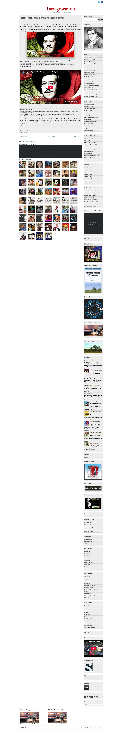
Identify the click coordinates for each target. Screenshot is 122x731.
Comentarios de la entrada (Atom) (30, 141)
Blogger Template (93, 727)
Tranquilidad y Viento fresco (90, 627)
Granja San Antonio (88, 159)
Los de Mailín (87, 583)
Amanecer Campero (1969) (89, 74)
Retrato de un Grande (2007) (90, 142)
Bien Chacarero (87, 119)
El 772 (85, 610)
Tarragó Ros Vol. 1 (88, 167)
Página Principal (51, 136)
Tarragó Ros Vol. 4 (88, 174)
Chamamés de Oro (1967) (89, 72)
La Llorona (86, 620)
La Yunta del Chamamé (89, 581)
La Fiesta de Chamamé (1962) (90, 61)
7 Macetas (86, 543)
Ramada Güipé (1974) (88, 123)
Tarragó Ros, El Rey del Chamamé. (91, 377)
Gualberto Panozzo (88, 553)
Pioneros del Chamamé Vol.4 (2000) (91, 155)
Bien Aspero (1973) (88, 115)
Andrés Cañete (87, 551)
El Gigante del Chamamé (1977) (90, 96)
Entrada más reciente (24, 136)
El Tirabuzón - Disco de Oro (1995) (91, 157)
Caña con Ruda (87, 605)
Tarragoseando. (61, 8)
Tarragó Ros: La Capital (89, 527)
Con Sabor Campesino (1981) (90, 195)
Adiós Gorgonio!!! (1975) (89, 87)
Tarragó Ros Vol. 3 (88, 172)
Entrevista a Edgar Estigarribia (90, 529)
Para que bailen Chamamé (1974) (91, 117)
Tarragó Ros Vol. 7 (88, 180)
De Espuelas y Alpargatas (89, 153)
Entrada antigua (77, 136)
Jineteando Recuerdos (88, 130)
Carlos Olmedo (87, 564)
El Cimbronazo (87, 612)
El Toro (85, 616)
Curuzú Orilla (87, 607)
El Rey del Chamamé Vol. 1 (89, 138)
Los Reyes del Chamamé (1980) (90, 193)
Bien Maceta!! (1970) (88, 106)
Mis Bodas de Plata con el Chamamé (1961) (93, 57)
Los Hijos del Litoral (88, 587)
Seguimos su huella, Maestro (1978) (91, 190)
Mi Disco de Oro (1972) (89, 83)
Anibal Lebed (87, 576)
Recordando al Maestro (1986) (90, 206)
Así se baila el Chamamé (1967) (90, 104)
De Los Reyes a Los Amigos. (95, 432)
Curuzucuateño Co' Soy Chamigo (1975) (92, 89)
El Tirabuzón (87, 614)
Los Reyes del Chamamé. (95, 401)
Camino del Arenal (88, 140)
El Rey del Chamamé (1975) (89, 125)
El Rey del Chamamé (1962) (89, 59)
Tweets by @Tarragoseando (89, 678)
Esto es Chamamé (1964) (89, 68)
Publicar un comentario (24, 132)
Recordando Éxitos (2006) (89, 149)
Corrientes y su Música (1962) (90, 63)
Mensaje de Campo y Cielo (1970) (91, 78)
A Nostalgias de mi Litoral (89, 541)
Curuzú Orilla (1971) (88, 81)
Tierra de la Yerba (88, 625)
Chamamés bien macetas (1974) (90, 121)
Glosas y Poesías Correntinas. (90, 360)
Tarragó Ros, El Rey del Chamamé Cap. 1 (92, 385)
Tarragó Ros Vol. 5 (88, 176)
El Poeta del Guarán (88, 393)
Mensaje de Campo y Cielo (89, 108)
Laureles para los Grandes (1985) (91, 204)
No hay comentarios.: (77, 20)
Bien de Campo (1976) (88, 91)
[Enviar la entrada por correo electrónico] (21, 124)
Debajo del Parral (87, 128)
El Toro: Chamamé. (94, 368)
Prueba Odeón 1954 (88, 522)
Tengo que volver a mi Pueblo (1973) (91, 85)
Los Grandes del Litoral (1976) (90, 94)
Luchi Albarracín (87, 593)
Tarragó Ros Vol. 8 (88, 183)
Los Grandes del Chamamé (89, 585)
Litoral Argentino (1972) (89, 112)
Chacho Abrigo (87, 560)
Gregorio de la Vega (88, 562)
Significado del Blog (88, 539)
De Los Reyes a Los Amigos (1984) (91, 201)
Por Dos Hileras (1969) (88, 76)
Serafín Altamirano (88, 558)
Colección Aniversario (88, 151)
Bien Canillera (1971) (88, 110)
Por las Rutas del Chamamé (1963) (91, 65)
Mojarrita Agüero (87, 568)
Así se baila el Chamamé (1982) (90, 197)
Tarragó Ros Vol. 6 (88, 178)
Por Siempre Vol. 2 (88, 146)
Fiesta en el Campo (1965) (89, 70)
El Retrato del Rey (88, 524)
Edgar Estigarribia (88, 555)
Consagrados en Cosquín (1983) (90, 199)
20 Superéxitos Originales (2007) (90, 144)
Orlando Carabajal (88, 597)
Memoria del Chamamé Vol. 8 (90, 595)
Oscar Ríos (86, 566)
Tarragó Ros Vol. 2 (88, 170)
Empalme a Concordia (88, 531)
